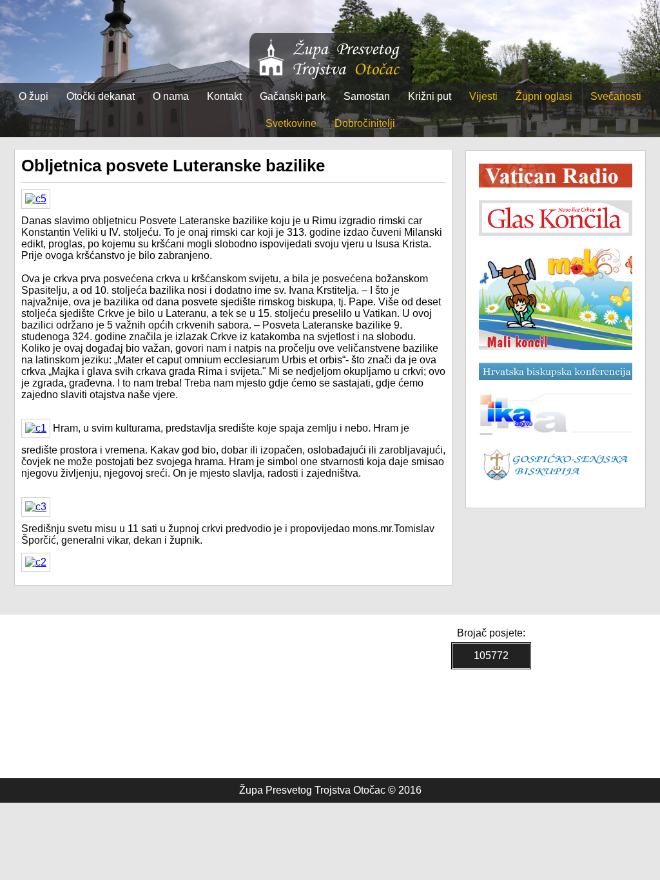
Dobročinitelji (365, 123)
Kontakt (224, 96)
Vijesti (483, 96)
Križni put (429, 96)
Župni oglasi (544, 96)
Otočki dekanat (100, 96)
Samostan (367, 96)
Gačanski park (292, 96)
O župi (33, 96)
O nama (171, 96)
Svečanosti (615, 96)
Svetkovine (291, 123)
